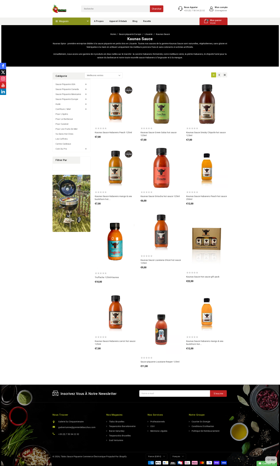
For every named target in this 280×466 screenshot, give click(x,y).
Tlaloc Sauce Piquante (71, 456)
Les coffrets (62, 139)
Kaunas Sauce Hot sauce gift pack (202, 277)
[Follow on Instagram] (3, 79)
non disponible (190, 105)
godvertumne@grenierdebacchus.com (76, 427)
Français (176, 456)
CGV (152, 426)
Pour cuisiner (62, 124)
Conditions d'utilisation (202, 426)
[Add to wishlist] (99, 87)
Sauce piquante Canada (67, 89)
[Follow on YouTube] (3, 85)
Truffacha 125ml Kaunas (107, 277)
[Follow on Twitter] (3, 72)
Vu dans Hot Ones (64, 134)
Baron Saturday (116, 431)
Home (113, 34)
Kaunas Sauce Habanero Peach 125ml (113, 132)
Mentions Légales (158, 431)
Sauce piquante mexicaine (68, 94)
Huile (58, 104)
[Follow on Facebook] (3, 66)
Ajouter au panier (99, 105)
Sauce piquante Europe (130, 34)
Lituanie (149, 34)
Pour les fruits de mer (67, 129)
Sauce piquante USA (65, 84)
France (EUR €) (154, 456)
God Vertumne (116, 440)
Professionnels (157, 421)
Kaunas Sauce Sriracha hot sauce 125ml (160, 196)
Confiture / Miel (63, 109)
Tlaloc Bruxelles (116, 421)
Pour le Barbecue (64, 119)
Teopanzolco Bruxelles (120, 435)
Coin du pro (61, 149)
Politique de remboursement (205, 431)
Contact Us (268, 463)
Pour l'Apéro (62, 114)
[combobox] (122, 8)
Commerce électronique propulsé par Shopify (105, 456)
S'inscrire (218, 393)
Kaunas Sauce (163, 34)
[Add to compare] (99, 93)
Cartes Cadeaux (63, 144)
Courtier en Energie (200, 421)
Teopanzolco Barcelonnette (122, 426)
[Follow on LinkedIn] (3, 91)
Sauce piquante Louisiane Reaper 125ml (160, 362)
